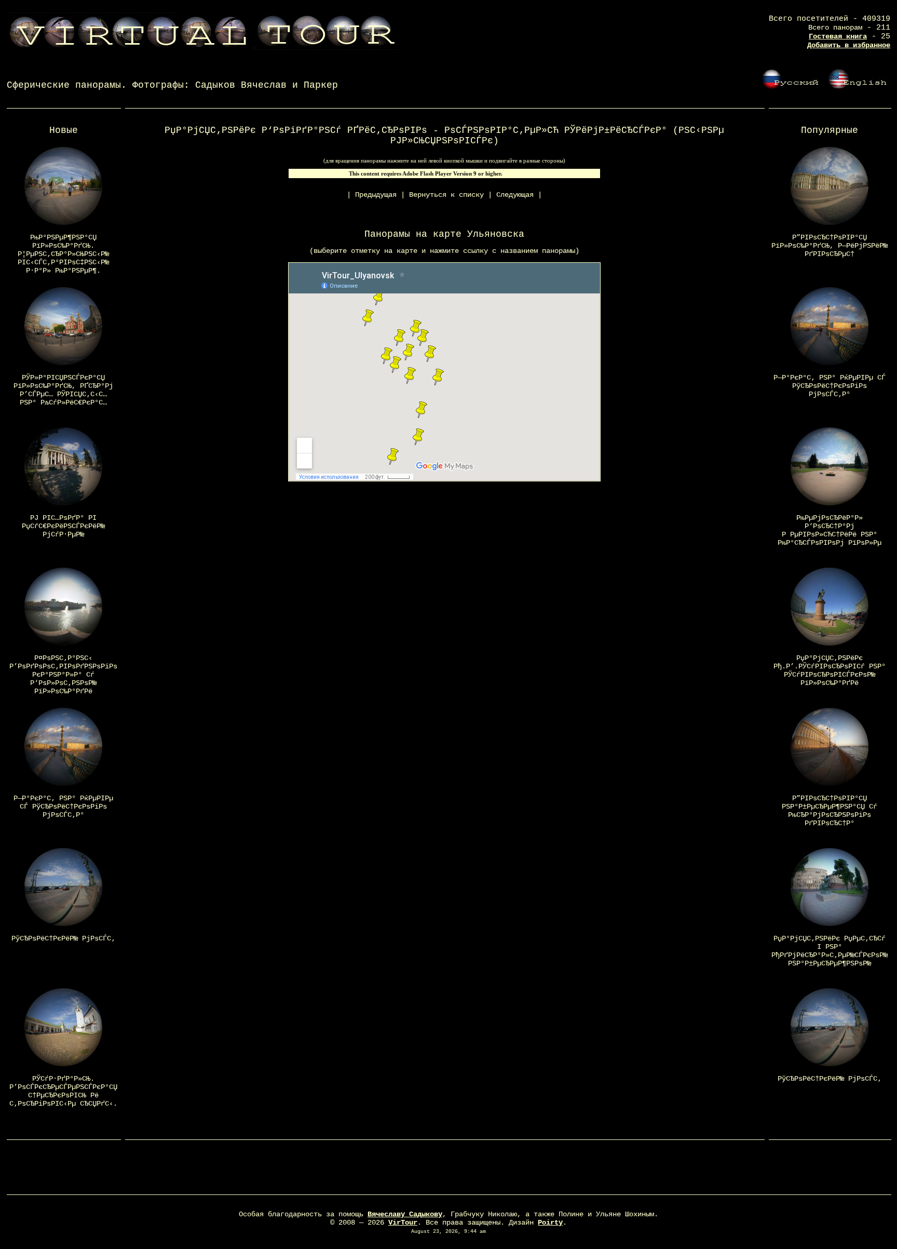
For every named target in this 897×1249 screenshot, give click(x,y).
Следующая (515, 195)
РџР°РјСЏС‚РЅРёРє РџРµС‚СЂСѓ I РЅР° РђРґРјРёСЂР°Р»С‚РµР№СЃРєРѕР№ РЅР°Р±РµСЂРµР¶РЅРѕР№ (829, 951)
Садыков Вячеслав (241, 85)
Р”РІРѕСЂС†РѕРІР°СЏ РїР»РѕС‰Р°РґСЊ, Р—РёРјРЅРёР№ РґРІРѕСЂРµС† (829, 245)
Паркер (321, 85)
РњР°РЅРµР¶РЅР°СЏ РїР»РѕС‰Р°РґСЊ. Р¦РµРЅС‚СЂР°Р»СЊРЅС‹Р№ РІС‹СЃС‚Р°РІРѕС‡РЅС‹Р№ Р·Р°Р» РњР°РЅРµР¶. (63, 254)
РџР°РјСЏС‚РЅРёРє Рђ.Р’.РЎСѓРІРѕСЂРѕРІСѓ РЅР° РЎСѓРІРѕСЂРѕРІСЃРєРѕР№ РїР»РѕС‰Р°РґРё (829, 670)
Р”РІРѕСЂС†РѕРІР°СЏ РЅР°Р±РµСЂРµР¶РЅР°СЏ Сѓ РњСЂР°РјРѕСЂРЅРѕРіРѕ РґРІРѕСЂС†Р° (829, 810)
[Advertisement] (448, 1169)
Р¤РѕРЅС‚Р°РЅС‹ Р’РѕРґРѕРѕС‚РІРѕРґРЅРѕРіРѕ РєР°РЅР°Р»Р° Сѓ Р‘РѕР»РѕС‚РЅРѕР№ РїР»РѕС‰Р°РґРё (63, 674)
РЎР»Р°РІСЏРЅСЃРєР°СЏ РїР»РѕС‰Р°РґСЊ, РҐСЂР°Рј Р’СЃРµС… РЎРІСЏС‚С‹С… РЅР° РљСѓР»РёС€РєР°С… (63, 390)
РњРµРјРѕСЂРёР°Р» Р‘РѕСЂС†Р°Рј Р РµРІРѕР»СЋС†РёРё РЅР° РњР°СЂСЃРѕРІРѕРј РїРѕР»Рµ (829, 530)
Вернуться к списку (446, 195)
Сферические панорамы (64, 85)
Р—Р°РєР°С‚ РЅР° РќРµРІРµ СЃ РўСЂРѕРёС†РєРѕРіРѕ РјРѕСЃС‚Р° (63, 806)
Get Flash (521, 173)
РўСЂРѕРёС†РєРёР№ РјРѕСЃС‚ (63, 938)
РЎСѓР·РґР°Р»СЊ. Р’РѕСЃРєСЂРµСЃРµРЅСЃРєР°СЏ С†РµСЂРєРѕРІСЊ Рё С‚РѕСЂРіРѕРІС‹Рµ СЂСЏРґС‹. (63, 1091)
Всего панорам (835, 27)
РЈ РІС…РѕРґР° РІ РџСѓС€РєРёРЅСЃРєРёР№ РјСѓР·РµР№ (63, 526)
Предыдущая (376, 195)
